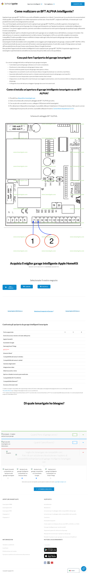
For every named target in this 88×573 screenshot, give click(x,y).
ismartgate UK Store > (73, 311)
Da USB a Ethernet (7, 390)
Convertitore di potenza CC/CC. (63, 108)
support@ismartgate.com (60, 481)
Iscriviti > (48, 545)
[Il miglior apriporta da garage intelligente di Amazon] (15, 302)
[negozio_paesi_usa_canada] (9, 291)
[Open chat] (83, 568)
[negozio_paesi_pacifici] (44, 289)
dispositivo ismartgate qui (26, 98)
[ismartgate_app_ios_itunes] (50, 556)
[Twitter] (48, 563)
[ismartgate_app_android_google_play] (50, 550)
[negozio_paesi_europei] (27, 289)
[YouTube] (52, 563)
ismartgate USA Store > (15, 311)
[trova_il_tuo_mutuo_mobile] (44, 407)
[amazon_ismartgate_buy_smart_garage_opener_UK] (73, 302)
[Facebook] (45, 563)
